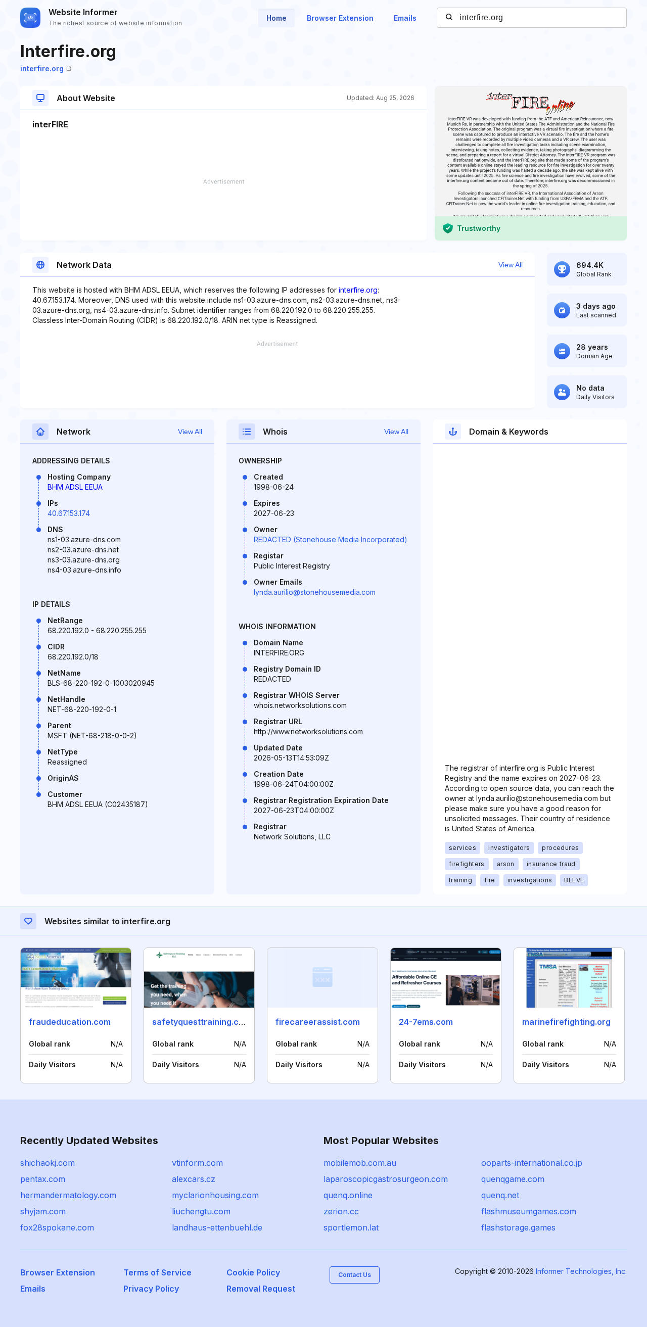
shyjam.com (43, 1211)
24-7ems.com (426, 1022)
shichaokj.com (47, 1163)
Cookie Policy (253, 1272)
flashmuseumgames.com (528, 1211)
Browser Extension (340, 18)
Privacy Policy (151, 1289)
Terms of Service (157, 1272)
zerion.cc (341, 1211)
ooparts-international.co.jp (531, 1163)
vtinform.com (197, 1163)
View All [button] (510, 265)
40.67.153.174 (69, 513)
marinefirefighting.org (566, 1022)
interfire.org (42, 68)
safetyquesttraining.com (201, 1022)
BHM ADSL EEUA (75, 487)
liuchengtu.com (201, 1211)
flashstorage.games (518, 1227)
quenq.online (348, 1195)
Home (276, 18)
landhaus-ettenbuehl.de (217, 1227)
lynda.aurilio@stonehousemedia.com (315, 592)
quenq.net (500, 1195)
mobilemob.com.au (360, 1163)
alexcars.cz (193, 1179)
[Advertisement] (223, 209)
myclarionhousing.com (215, 1195)
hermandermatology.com (68, 1195)
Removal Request (260, 1289)
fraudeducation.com (70, 1022)
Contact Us (354, 1274)
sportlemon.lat (351, 1227)
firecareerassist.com (317, 1022)
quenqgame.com (512, 1179)
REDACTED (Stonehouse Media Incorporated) (330, 539)
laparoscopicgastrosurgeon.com (386, 1179)
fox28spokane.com (57, 1227)
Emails (405, 18)
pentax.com (42, 1179)
